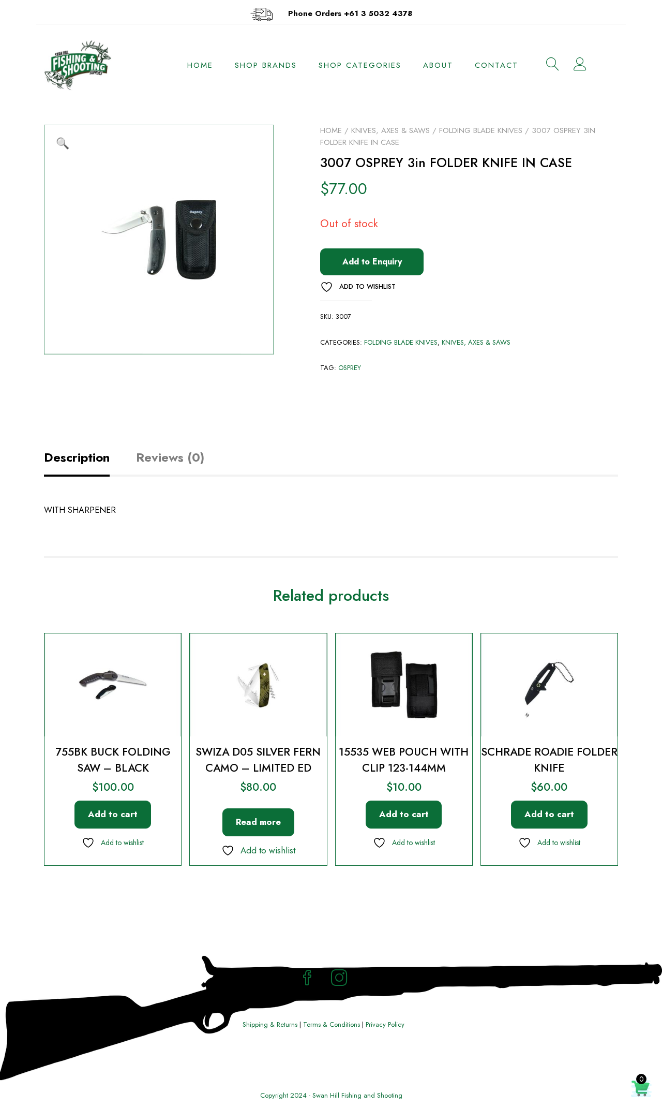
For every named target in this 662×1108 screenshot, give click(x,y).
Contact (496, 65)
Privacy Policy (385, 1024)
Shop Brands (266, 65)
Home (200, 65)
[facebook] (307, 979)
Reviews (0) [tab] (170, 457)
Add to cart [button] (113, 814)
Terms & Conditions (331, 1024)
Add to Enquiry (372, 262)
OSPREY (349, 368)
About (438, 65)
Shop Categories (360, 65)
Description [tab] (77, 457)
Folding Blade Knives (480, 130)
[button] (62, 143)
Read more (258, 822)
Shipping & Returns (270, 1024)
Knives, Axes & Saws (390, 130)
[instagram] (339, 979)
